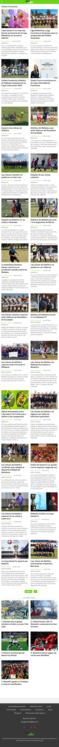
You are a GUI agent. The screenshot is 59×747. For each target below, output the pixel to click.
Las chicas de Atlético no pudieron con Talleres (42, 265)
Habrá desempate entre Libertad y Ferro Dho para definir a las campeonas (13, 414)
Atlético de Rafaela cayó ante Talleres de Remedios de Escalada (43, 130)
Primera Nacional (25, 710)
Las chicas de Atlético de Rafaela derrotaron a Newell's (42, 364)
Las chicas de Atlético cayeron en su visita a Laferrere (11, 516)
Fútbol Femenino (36, 41)
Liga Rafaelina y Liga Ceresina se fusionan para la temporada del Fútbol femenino (44, 34)
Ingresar (18, 713)
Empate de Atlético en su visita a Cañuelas (13, 220)
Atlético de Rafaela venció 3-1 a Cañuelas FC (43, 315)
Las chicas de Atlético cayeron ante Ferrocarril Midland (13, 364)
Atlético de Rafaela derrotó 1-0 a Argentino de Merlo (44, 220)
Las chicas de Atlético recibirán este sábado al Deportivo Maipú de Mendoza (12, 468)
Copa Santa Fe (6, 41)
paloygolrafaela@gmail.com (29, 722)
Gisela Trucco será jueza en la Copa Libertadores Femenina (43, 83)
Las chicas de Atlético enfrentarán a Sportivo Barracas (41, 563)
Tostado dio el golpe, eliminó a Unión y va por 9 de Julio (14, 624)
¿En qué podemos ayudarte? (17, 706)
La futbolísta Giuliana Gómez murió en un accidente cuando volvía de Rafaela (14, 268)
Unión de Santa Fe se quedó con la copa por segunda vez (44, 465)
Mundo (50, 710)
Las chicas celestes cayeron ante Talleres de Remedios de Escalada (14, 317)
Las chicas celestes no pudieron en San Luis (12, 176)
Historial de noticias (36, 706)
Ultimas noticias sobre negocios (35, 713)
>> (35, 591)
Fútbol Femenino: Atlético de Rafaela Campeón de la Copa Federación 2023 (13, 83)
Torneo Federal (11, 710)
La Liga (48, 706)
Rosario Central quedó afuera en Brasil (13, 654)
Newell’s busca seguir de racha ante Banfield (43, 654)
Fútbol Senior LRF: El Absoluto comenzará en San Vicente (44, 624)
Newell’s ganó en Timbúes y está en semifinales (14, 682)
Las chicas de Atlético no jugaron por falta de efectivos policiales (42, 414)
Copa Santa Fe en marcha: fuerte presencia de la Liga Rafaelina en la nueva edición (14, 34)
